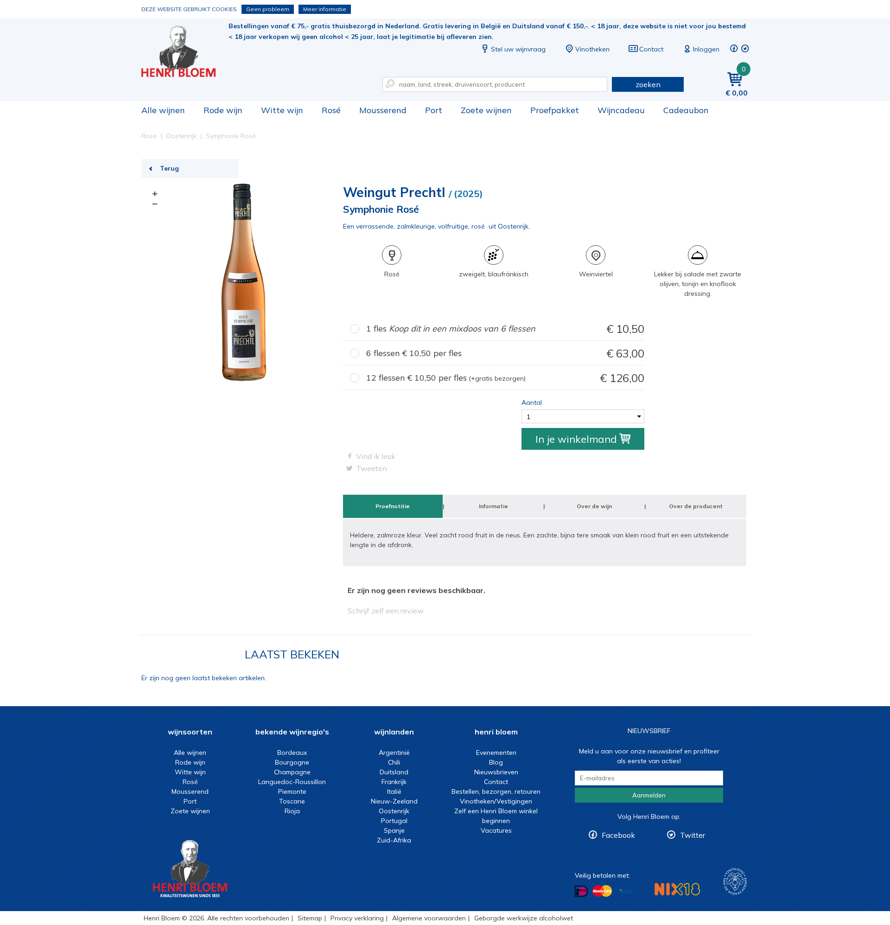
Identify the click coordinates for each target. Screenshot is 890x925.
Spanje (394, 830)
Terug (169, 168)
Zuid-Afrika (394, 840)
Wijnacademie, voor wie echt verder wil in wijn (735, 881)
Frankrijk (394, 782)
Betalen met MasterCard (602, 891)
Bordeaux (292, 752)
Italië (394, 791)
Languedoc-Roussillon (292, 782)
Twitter (692, 835)
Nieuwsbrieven (496, 772)
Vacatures (496, 830)
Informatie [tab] (493, 506)
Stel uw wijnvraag (518, 49)
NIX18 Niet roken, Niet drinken (677, 889)
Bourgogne (292, 762)
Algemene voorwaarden (429, 918)
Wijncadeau (621, 110)
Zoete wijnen (486, 110)
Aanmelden (649, 795)
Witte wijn (282, 110)
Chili (394, 762)
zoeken (648, 84)
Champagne (292, 772)
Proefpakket (554, 110)
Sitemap (310, 918)
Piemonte (292, 791)
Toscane (292, 801)
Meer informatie (324, 9)
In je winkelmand (576, 439)
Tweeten (371, 468)
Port (433, 110)
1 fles (505, 329)
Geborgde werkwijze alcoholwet (523, 918)
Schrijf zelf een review (386, 610)
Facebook (618, 835)
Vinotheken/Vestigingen (496, 801)
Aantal (531, 402)
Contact (651, 49)
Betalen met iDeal (581, 891)
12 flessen (505, 378)
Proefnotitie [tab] (392, 506)
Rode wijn (222, 110)
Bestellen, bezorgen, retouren (495, 791)
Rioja (292, 811)
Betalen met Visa (626, 891)
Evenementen (496, 752)
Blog (496, 762)
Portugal (394, 821)
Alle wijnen (163, 110)
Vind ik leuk (375, 456)
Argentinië (394, 752)
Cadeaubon (686, 110)
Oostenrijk (394, 811)
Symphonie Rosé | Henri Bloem (185, 51)
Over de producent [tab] (696, 506)
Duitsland (394, 772)
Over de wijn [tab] (594, 506)
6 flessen (505, 353)
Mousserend (383, 110)
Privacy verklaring (357, 918)
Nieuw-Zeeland (394, 801)
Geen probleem (267, 9)
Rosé (331, 110)
